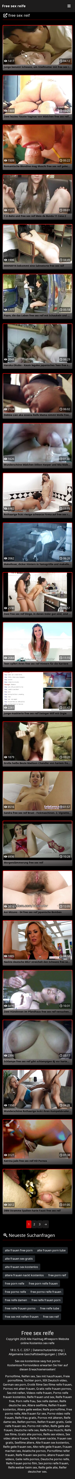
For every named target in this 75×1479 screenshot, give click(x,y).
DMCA (62, 1354)
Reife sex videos (53, 1434)
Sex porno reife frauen (53, 1463)
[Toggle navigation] (69, 6)
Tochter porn (32, 1380)
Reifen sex (28, 1376)
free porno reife (15, 1292)
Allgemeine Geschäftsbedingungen (32, 1354)
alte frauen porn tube (51, 1250)
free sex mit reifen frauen (22, 1317)
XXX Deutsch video (55, 1380)
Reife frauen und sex (40, 1397)
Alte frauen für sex (33, 1413)
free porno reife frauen (46, 1292)
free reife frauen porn (46, 1300)
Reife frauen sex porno (31, 1455)
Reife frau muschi (51, 1430)
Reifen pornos (26, 1422)
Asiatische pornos (34, 1451)
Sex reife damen (47, 1401)
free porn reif (57, 1275)
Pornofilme (12, 1376)
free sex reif (51, 1317)
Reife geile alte (48, 1467)
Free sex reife (14, 6)
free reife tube (49, 1308)
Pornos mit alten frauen (19, 1389)
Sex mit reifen (16, 1393)
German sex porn (14, 1384)
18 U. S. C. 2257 (20, 1350)
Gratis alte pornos (30, 1434)
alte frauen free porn (19, 1250)
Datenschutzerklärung (48, 1350)
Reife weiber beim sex (22, 1467)
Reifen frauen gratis (50, 1422)
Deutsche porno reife (55, 1459)
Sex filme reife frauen (57, 1384)
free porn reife (14, 1283)
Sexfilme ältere (24, 1442)
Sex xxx (20, 1361)
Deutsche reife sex (26, 1430)
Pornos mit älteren (50, 1418)
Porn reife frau (25, 1401)
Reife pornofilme (54, 1409)
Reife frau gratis (25, 1418)
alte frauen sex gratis (19, 1259)
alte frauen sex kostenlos (21, 1267)
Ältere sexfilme (37, 1405)
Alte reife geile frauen (47, 1447)
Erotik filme (35, 1384)
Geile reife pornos (27, 1459)
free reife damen (16, 1300)
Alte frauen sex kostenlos (52, 1442)
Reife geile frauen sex (17, 1447)
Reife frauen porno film (21, 1463)
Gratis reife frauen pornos (53, 1389)
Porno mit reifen (38, 1426)
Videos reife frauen (39, 1393)
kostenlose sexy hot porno (42, 1361)
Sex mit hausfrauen (49, 1376)
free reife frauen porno (20, 1308)
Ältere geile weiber (29, 1409)
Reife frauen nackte (43, 1438)
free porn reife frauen (43, 1283)
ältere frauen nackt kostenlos (24, 1275)
